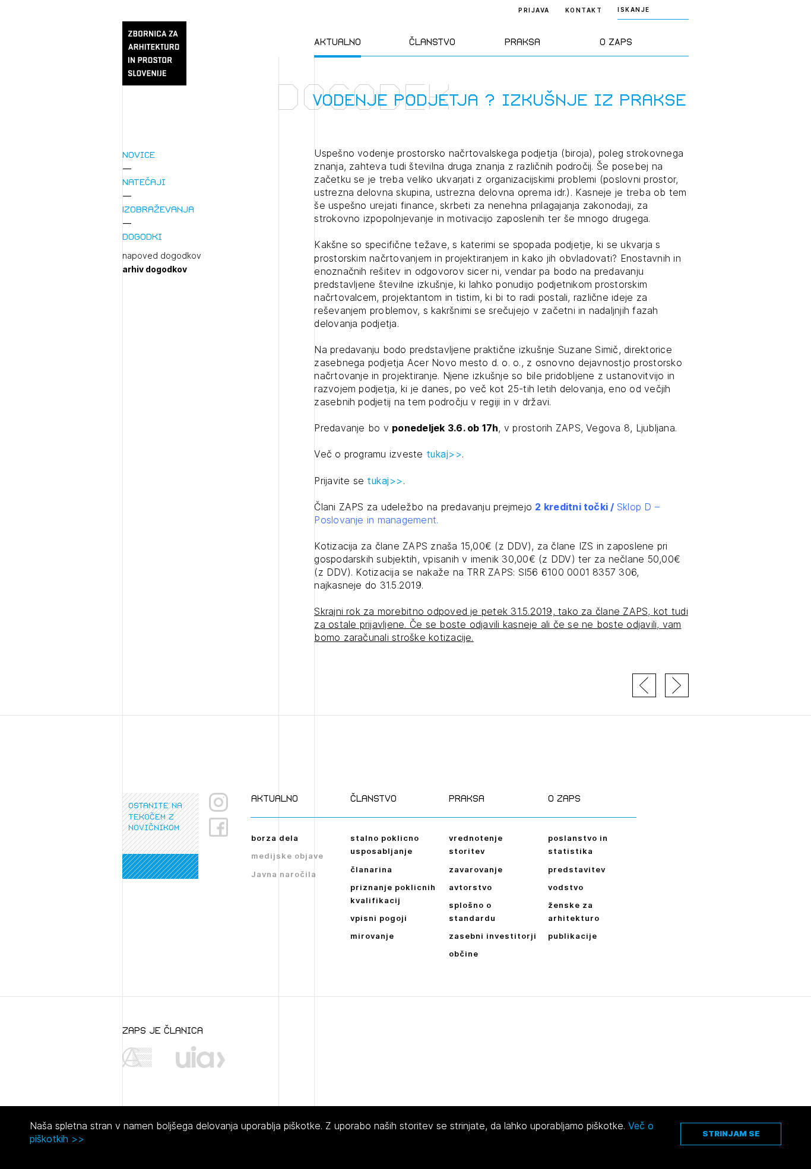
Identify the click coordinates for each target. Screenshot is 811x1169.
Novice (138, 155)
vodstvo (566, 887)
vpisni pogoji (378, 918)
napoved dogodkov (161, 255)
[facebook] (223, 827)
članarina (371, 869)
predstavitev (577, 869)
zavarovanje (476, 869)
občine (464, 953)
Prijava (534, 10)
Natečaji (144, 182)
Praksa (522, 41)
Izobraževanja (158, 209)
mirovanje (372, 935)
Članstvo (432, 41)
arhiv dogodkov (154, 269)
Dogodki (142, 236)
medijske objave (287, 855)
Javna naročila (283, 874)
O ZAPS (616, 41)
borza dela (275, 838)
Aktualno (337, 41)
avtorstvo (470, 887)
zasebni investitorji (493, 935)
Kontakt (584, 10)
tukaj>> (444, 453)
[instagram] (218, 802)
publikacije (572, 935)
